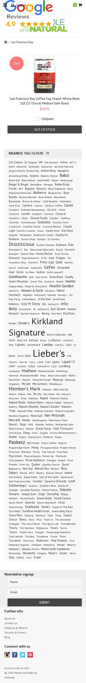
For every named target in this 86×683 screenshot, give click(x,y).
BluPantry (39, 193)
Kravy (43, 340)
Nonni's (13, 424)
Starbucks (32, 506)
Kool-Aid (22, 340)
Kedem (72, 309)
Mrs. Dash (48, 394)
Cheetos (49, 214)
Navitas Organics (19, 415)
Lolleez (21, 366)
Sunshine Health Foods (35, 511)
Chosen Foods (39, 218)
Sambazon (67, 477)
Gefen (49, 267)
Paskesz (17, 442)
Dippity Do (62, 235)
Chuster (54, 218)
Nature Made (17, 402)
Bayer (55, 180)
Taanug (28, 515)
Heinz (61, 290)
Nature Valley (54, 402)
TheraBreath (68, 523)
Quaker (35, 464)
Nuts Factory (16, 428)
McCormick (40, 384)
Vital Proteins (59, 540)
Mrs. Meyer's (63, 394)
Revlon (55, 468)
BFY (21, 188)
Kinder (13, 323)
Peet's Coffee (49, 443)
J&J (44, 304)
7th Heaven (51, 162)
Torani (54, 528)
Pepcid (62, 443)
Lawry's (59, 344)
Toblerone (42, 528)
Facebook (15, 655)
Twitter (22, 655)
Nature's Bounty (28, 407)
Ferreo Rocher (44, 253)
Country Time (60, 222)
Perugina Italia (50, 447)
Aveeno (34, 176)
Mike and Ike (60, 389)
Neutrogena (39, 420)
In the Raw (44, 299)
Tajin (50, 515)
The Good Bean (30, 523)
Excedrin (70, 249)
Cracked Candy (32, 226)
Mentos (47, 389)
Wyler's (52, 553)
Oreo (35, 432)
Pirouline (14, 451)
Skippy (65, 494)
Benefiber (36, 184)
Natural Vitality (59, 398)
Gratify (69, 277)
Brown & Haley (31, 201)
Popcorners (15, 456)
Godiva (40, 272)
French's (33, 262)
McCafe (26, 384)
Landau (47, 344)
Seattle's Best (47, 485)
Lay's (68, 344)
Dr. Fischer (54, 239)
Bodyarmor (55, 193)
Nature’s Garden (64, 411)
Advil (12, 166)
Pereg (35, 448)
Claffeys (65, 218)
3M (40, 162)
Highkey (27, 295)
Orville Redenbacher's (63, 432)
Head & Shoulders (36, 286)
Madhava (29, 370)
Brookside (15, 201)
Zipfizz (20, 557)
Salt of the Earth (49, 477)
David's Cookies (26, 230)
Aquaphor (63, 170)
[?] (47, 153)
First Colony (62, 253)
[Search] (12, 4)
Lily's (33, 362)
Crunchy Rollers (52, 226)
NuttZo (30, 428)
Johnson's (43, 309)
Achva (63, 162)
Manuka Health (29, 375)
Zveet (37, 557)
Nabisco (33, 398)
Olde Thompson (63, 428)
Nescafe (14, 420)
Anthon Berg (48, 170)
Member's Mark (25, 389)
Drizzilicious (21, 244)
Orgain (44, 432)
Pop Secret (48, 451)
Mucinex (14, 398)
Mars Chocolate (57, 375)
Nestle (26, 420)
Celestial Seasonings (33, 209)
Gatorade (23, 267)
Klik (70, 334)
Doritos (41, 239)
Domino (14, 239)
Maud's (26, 379)
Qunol (65, 464)
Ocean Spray (43, 428)
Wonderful (29, 553)
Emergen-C (15, 249)
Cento (61, 209)
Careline (27, 205)
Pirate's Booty (68, 447)
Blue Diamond (56, 188)
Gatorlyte (36, 267)
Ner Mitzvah (54, 415)
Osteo (23, 437)
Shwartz (14, 494)
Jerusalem (25, 309)
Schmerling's (17, 485)
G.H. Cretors (16, 162)
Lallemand (33, 344)
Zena (72, 553)
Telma (22, 519)
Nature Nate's (36, 402)
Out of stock (44, 129)
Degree (13, 235)
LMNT (12, 366)
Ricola (23, 473)
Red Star (28, 469)
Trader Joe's (26, 532)
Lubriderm (43, 366)
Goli (31, 277)
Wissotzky (15, 553)
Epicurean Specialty (42, 249)
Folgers (60, 258)
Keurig (45, 313)
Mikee (21, 394)
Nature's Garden (50, 406)
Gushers (49, 281)
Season (32, 485)
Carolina (14, 209)
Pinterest (30, 655)
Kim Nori (56, 313)
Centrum (14, 214)
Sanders (37, 481)
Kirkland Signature (36, 326)
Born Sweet (45, 197)
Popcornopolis (32, 456)
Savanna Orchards (55, 481)
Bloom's (41, 188)
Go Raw (29, 272)
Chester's (14, 218)
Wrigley (42, 553)
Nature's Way (25, 411)
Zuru (29, 557)
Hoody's (62, 295)
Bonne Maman (28, 197)
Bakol (64, 175)
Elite (71, 245)
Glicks (19, 272)
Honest (51, 295)
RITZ (31, 473)
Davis (40, 230)
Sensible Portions (30, 490)
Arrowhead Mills (18, 176)
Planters (26, 451)
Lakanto (20, 344)
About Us (9, 618)
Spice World (16, 502)
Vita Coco (28, 540)
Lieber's (49, 353)
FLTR (44, 258)
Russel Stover (54, 473)
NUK (30, 424)
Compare (47, 119)
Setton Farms (50, 490)
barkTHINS (43, 180)
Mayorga (58, 379)
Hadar (60, 281)
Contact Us (10, 623)
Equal (59, 249)
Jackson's (53, 304)
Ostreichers (34, 437)
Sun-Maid (14, 511)
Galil (59, 262)
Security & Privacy (15, 632)
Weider (61, 544)
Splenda (30, 502)
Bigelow (30, 188)
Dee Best (67, 231)
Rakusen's (15, 468)
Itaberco (14, 304)
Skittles (13, 498)
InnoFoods (59, 299)
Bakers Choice (49, 176)
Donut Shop (28, 239)
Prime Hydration (35, 460)
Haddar (70, 281)
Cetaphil (37, 214)
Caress (38, 205)
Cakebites (65, 201)
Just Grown (58, 309)
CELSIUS (51, 209)
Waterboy (49, 544)
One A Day (15, 432)
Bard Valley (28, 180)
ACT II (72, 162)
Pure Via (24, 464)
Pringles (51, 460)
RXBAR (68, 473)
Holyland (39, 295)
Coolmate (43, 222)
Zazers (63, 553)
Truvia (53, 536)
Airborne (22, 166)
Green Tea (36, 281)
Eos (26, 249)
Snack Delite (44, 498)
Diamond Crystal (44, 235)
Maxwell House (42, 379)
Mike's (12, 394)
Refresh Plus (42, 468)
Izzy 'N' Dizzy (30, 303)
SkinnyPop (53, 494)
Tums (62, 536)
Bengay (48, 184)
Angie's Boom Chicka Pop (24, 170)
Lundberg (64, 366)
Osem (13, 437)
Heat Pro (14, 290)
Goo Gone (41, 277)
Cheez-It (60, 214)
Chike (24, 218)
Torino (63, 528)
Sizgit (41, 494)
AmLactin (46, 166)
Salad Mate (30, 477)
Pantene (48, 437)
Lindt (40, 362)
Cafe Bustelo (50, 201)
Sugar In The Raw (62, 507)
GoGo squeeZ (55, 272)
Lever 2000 (24, 355)
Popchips (62, 451)
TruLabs (29, 536)
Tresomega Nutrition (58, 532)
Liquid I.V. (68, 361)
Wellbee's (14, 549)
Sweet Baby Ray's (61, 511)
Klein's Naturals (56, 334)
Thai (38, 519)
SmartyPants (27, 498)
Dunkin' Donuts (45, 245)
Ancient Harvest (63, 166)
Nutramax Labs (64, 424)
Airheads (34, 166)
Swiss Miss (15, 515)
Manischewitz (46, 371)
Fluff (51, 258)
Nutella (40, 424)
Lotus (31, 366)
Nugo (23, 424)
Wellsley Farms (30, 549)
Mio (29, 394)
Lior (47, 362)
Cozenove (15, 226)
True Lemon (16, 536)
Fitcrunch (14, 258)
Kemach (14, 313)
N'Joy (24, 398)
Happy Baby (16, 286)
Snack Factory (62, 498)
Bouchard (59, 197)
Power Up (48, 456)
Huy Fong (14, 299)
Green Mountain (18, 281)
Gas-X (12, 267)
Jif (34, 309)
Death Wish (53, 230)
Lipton (56, 362)
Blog (7, 637)
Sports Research (46, 502)
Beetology (66, 180)
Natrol (44, 398)
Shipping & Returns (16, 627)
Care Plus (14, 205)
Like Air (23, 362)
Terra (31, 519)
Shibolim (65, 490)
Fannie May (27, 253)
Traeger (39, 532)
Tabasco (40, 515)
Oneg (26, 433)
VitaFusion (42, 540)
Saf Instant (15, 477)
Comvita (14, 222)
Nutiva (49, 424)
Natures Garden (44, 411)
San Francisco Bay (20, 481)
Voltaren (36, 544)
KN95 (12, 340)
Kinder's (24, 323)
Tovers (13, 532)
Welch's (71, 544)
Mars (43, 375)
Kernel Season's (30, 313)
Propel (61, 460)
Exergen (14, 253)
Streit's (45, 507)
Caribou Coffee (54, 205)
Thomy (13, 528)
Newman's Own (58, 420)
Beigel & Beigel (18, 184)
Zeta (11, 557)
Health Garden (61, 285)
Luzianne (14, 371)
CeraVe (25, 214)
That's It (48, 519)
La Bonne (55, 340)
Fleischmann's (30, 258)
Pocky (36, 451)
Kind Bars (69, 313)
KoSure (33, 340)
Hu (71, 295)
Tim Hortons (26, 528)
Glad (11, 272)
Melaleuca (55, 384)
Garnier (68, 262)
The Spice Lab (50, 523)
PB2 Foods (33, 443)
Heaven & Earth (32, 290)
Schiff (71, 481)
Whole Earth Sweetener (55, 549)
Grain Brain (56, 277)
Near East (36, 415)
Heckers (50, 290)
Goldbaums (18, 276)
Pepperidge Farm (19, 447)
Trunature (42, 536)
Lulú (54, 366)
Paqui (58, 437)
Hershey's (15, 295)
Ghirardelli (63, 267)
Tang (58, 515)
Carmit (68, 205)
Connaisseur (28, 222)
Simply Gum (28, 494)
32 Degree (30, 162)
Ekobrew (61, 245)
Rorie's (40, 473)
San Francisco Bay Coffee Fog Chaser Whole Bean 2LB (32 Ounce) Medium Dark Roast (45, 100)
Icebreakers (29, 299)
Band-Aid (14, 180)
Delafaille (26, 235)
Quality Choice (51, 464)
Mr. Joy (37, 394)
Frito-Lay (47, 262)
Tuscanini (15, 540)
